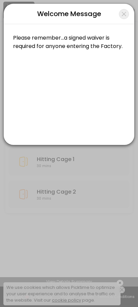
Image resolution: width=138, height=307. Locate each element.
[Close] (124, 14)
